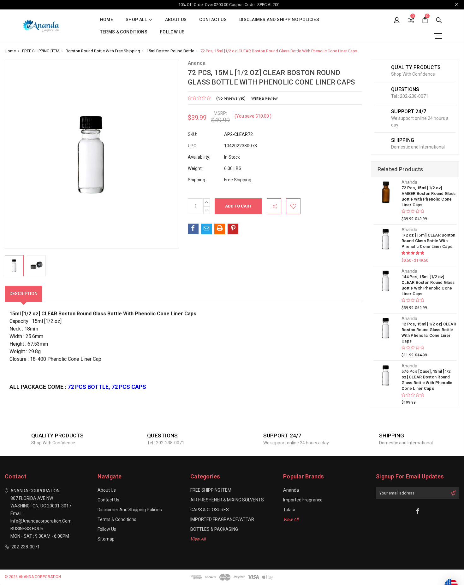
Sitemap (106, 538)
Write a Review (264, 98)
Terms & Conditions (123, 32)
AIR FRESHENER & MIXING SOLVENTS (227, 499)
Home (106, 19)
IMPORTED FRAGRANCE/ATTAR (222, 519)
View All (197, 538)
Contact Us (213, 19)
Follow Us (172, 32)
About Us (176, 19)
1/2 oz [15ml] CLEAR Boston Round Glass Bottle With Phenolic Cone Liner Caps (428, 241)
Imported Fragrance (303, 499)
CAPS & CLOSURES (209, 509)
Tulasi (289, 509)
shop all (137, 19)
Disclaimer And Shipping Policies (279, 19)
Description (23, 293)
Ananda (291, 490)
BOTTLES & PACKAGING (214, 529)
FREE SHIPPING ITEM (210, 490)
